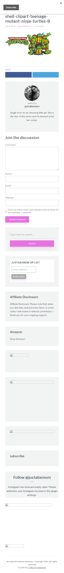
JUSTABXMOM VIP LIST (25, 262)
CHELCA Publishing (37, 567)
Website (9, 197)
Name (9, 174)
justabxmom (26, 26)
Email (9, 185)
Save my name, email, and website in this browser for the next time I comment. (33, 211)
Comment (10, 145)
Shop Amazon (17, 339)
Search (32, 243)
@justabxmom (38, 477)
